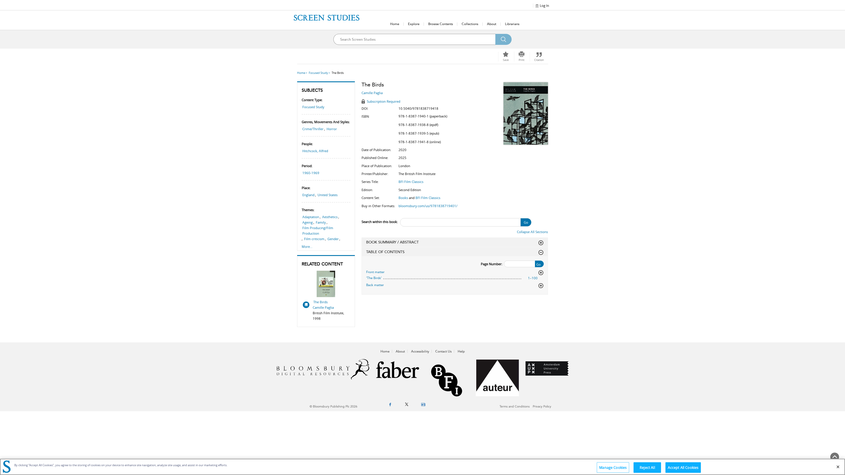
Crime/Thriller (312, 129)
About (491, 24)
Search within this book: (380, 221)
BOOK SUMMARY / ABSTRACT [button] (392, 242)
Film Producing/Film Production (317, 231)
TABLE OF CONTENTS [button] (385, 252)
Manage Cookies (613, 467)
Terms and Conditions (515, 406)
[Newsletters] (423, 404)
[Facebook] (390, 404)
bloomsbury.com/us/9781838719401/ (428, 206)
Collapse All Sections (532, 232)
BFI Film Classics (411, 181)
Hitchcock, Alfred (315, 151)
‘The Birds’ (374, 278)
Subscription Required (383, 101)
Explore (413, 24)
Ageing (307, 222)
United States (328, 195)
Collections (470, 24)
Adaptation (310, 217)
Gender (333, 239)
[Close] (838, 467)
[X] (407, 404)
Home (394, 24)
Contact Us (443, 351)
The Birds (320, 302)
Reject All (647, 467)
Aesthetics (330, 217)
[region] (422, 467)
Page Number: (491, 264)
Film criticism (314, 239)
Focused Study (318, 73)
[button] (521, 56)
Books (403, 197)
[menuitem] (390, 404)
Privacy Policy (542, 406)
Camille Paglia (323, 307)
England (308, 195)
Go (526, 222)
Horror (332, 129)
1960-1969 (310, 173)
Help (461, 351)
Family (321, 222)
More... (307, 246)
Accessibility (420, 351)
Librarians (512, 24)
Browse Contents (440, 24)
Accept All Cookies (683, 467)
